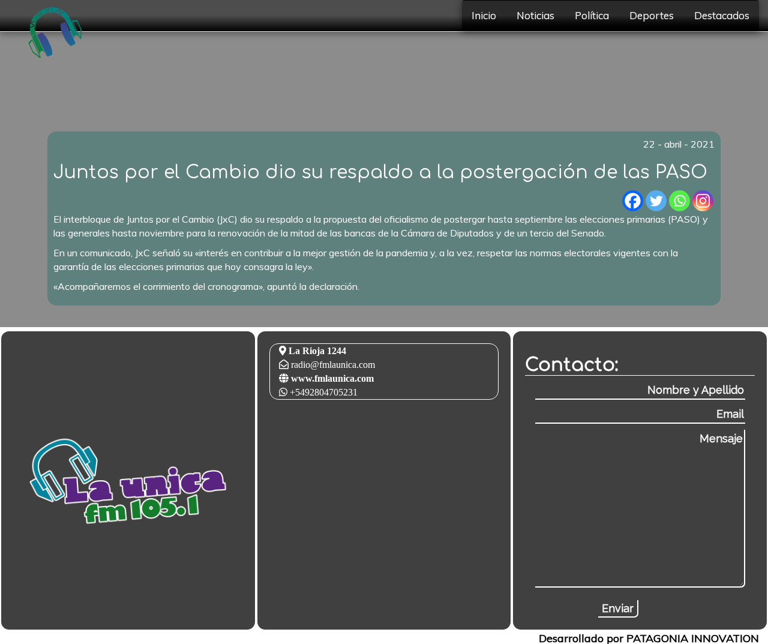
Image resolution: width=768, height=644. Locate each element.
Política (592, 15)
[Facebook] (632, 200)
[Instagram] (702, 200)
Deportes (651, 15)
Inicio (484, 15)
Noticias (535, 15)
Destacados (721, 15)
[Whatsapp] (679, 200)
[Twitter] (656, 200)
